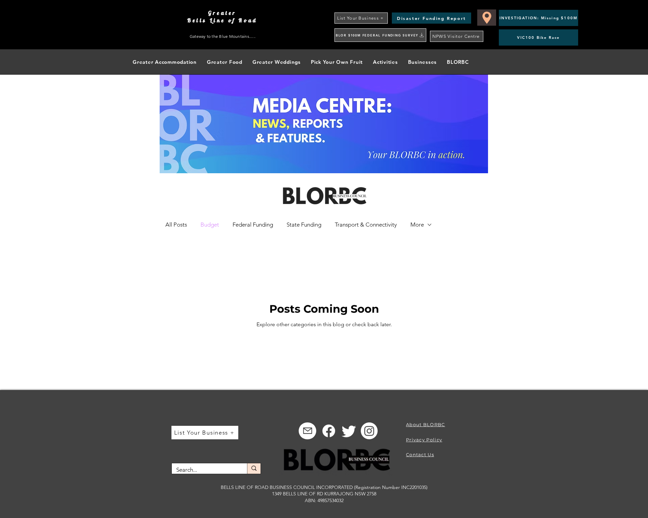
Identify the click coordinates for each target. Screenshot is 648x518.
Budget (209, 224)
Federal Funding (253, 224)
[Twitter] (349, 430)
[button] (385, 62)
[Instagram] (369, 430)
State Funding (304, 224)
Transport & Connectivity (366, 224)
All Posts (176, 224)
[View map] (486, 17)
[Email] (307, 430)
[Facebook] (328, 430)
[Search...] (254, 468)
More (417, 224)
